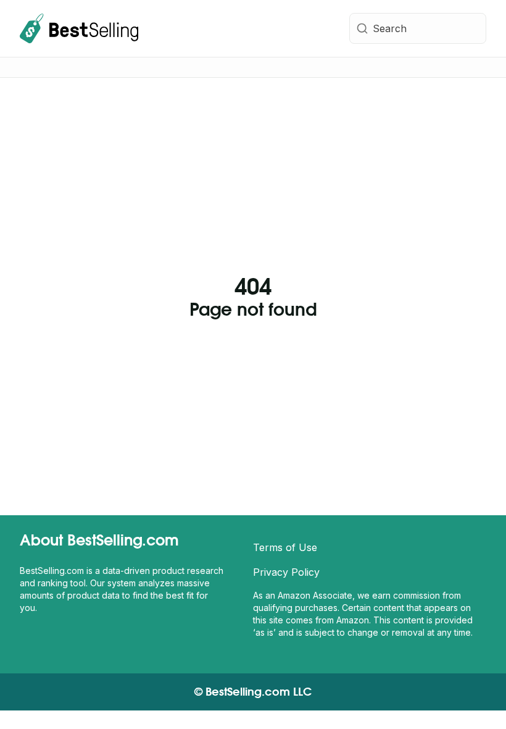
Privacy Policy (286, 572)
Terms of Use (285, 547)
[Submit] (361, 28)
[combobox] (417, 28)
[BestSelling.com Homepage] (79, 28)
